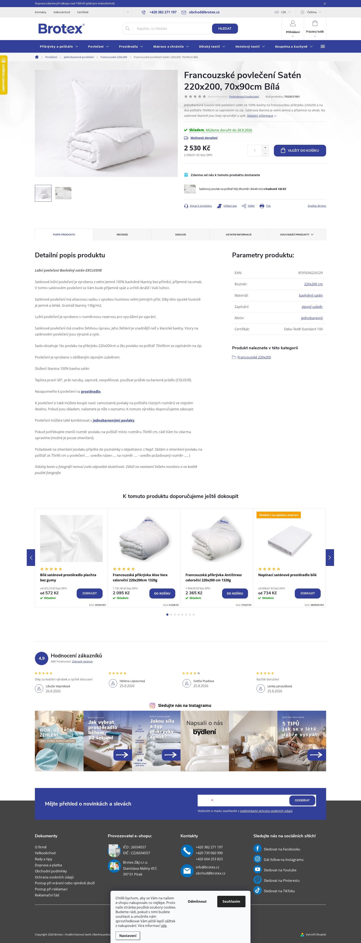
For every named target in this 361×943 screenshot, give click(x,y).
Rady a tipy (43, 859)
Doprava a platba (48, 865)
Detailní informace (260, 116)
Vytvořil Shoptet (316, 934)
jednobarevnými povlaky (113, 420)
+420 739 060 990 (209, 853)
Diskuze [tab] (180, 234)
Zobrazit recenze (82, 661)
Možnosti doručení (204, 138)
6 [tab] (186, 615)
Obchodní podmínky (51, 871)
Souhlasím (231, 901)
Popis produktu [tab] (64, 234)
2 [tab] (171, 615)
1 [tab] (167, 615)
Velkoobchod (61, 12)
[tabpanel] (71, 557)
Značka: (317, 206)
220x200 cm (313, 284)
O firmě (41, 847)
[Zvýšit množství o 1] (265, 148)
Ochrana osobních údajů (54, 877)
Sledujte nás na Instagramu (184, 705)
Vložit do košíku (303, 150)
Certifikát (83, 12)
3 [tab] (175, 615)
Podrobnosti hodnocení (244, 96)
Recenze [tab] (122, 234)
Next (330, 557)
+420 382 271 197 (209, 847)
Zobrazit (89, 593)
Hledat (224, 28)
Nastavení (127, 935)
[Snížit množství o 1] (265, 153)
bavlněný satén (311, 295)
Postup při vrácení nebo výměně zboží (65, 883)
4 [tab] (179, 615)
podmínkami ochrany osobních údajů (266, 811)
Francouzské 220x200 (254, 357)
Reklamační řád (47, 895)
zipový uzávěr (312, 306)
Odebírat (302, 800)
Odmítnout (197, 901)
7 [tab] (190, 615)
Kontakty (40, 12)
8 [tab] (194, 615)
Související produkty (294, 234)
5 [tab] (182, 615)
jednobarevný (312, 318)
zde (164, 925)
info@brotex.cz (207, 867)
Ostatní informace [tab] (239, 234)
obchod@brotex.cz (210, 873)
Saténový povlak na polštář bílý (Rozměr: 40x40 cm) (242, 189)
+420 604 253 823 (209, 859)
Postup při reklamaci (51, 889)
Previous (31, 557)
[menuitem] (59, 46)
